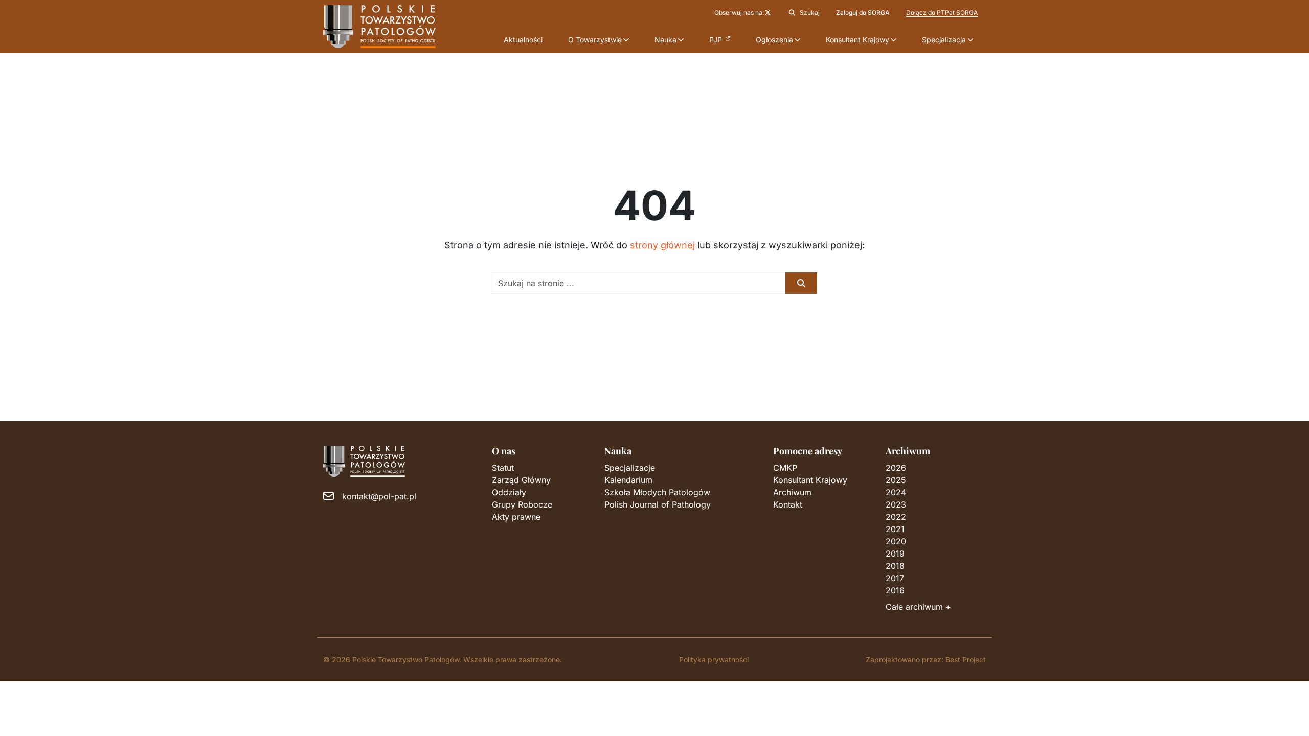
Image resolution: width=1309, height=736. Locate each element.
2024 (896, 492)
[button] (598, 39)
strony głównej (663, 245)
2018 (895, 566)
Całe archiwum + (918, 607)
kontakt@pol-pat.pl (379, 496)
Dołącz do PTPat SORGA (942, 12)
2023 (896, 504)
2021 (895, 529)
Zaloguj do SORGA (863, 12)
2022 (896, 517)
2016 (895, 590)
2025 (896, 480)
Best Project (965, 659)
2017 (895, 578)
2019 (895, 553)
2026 (896, 468)
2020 (896, 541)
